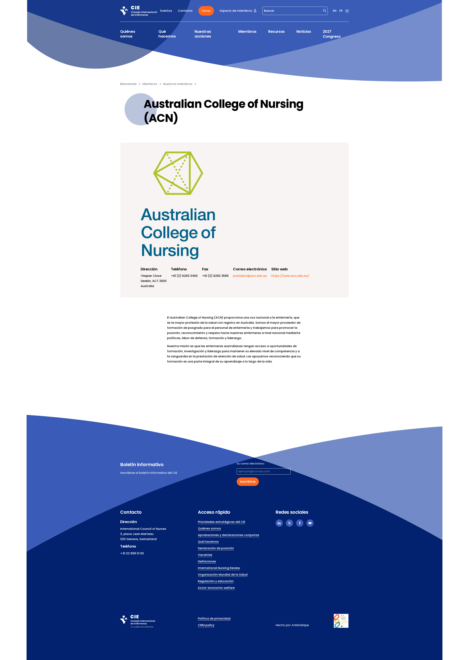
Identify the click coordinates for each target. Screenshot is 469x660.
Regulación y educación (216, 581)
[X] (289, 523)
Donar (206, 11)
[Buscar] (324, 10)
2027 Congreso (332, 34)
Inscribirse (248, 481)
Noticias (303, 31)
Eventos (166, 11)
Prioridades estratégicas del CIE (221, 522)
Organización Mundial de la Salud (223, 574)
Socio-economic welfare (216, 588)
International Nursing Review (219, 568)
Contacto (185, 11)
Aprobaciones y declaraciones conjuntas (228, 535)
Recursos (276, 31)
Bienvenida (128, 84)
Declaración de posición (216, 548)
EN (334, 11)
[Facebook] (299, 523)
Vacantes (205, 555)
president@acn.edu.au (250, 276)
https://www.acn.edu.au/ (290, 276)
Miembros (247, 31)
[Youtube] (310, 523)
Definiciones (207, 561)
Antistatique (300, 625)
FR (341, 11)
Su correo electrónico (250, 463)
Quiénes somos (127, 34)
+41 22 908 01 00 (132, 553)
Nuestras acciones (203, 34)
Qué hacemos (167, 34)
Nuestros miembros (177, 84)
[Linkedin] (279, 523)
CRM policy (206, 625)
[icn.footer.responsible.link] (341, 621)
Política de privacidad (214, 618)
